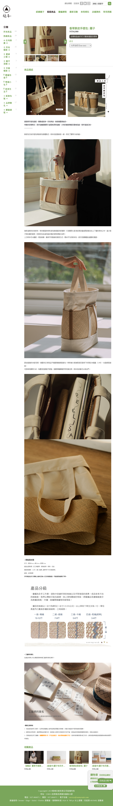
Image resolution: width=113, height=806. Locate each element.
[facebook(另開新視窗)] (81, 3)
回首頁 (76, 3)
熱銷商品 (8, 36)
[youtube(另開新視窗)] (85, 3)
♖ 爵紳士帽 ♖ (7, 55)
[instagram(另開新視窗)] (88, 3)
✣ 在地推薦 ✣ (8, 41)
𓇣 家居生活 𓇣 (7, 90)
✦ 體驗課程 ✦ (8, 111)
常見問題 (107, 12)
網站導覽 (68, 3)
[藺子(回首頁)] (7, 12)
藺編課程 (62, 12)
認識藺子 (40, 12)
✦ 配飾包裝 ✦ (8, 97)
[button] (30, 58)
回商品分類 (104, 781)
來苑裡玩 (85, 12)
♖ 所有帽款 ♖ (7, 48)
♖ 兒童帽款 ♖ (7, 69)
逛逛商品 (51, 12)
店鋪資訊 (96, 12)
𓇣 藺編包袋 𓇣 (7, 76)
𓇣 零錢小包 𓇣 (7, 83)
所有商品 (8, 32)
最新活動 (74, 12)
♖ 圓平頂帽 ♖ (7, 62)
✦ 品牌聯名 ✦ (8, 104)
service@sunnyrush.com (79, 797)
